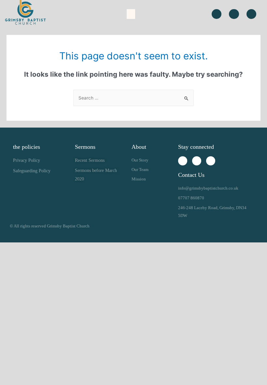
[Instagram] (216, 14)
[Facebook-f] (196, 160)
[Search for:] (133, 97)
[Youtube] (251, 14)
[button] (131, 14)
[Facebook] (234, 14)
